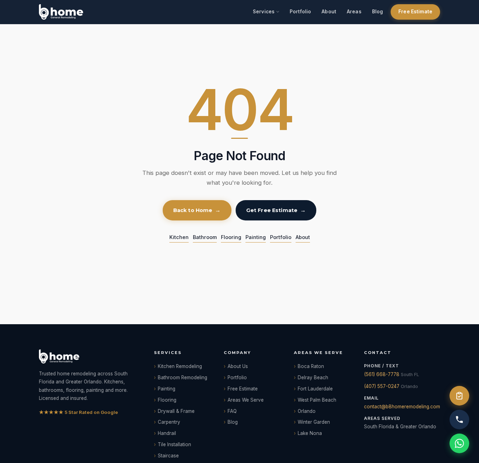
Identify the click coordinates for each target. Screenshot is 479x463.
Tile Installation (174, 444)
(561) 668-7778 (381, 374)
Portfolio (300, 11)
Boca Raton (311, 366)
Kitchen (179, 237)
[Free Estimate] (459, 396)
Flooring (231, 237)
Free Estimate (415, 11)
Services (264, 11)
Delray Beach (313, 377)
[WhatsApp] (459, 443)
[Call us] (459, 419)
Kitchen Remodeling (180, 366)
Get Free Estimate (271, 210)
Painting (255, 237)
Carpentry (169, 422)
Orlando (307, 411)
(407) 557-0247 (381, 386)
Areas (354, 11)
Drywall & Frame (176, 411)
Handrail (167, 433)
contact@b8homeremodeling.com (402, 406)
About (329, 11)
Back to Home (192, 210)
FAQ (232, 411)
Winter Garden (314, 422)
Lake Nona (310, 433)
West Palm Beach (317, 400)
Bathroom (205, 237)
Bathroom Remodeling (182, 377)
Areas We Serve (246, 400)
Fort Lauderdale (315, 388)
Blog (377, 11)
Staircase (168, 455)
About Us (238, 366)
